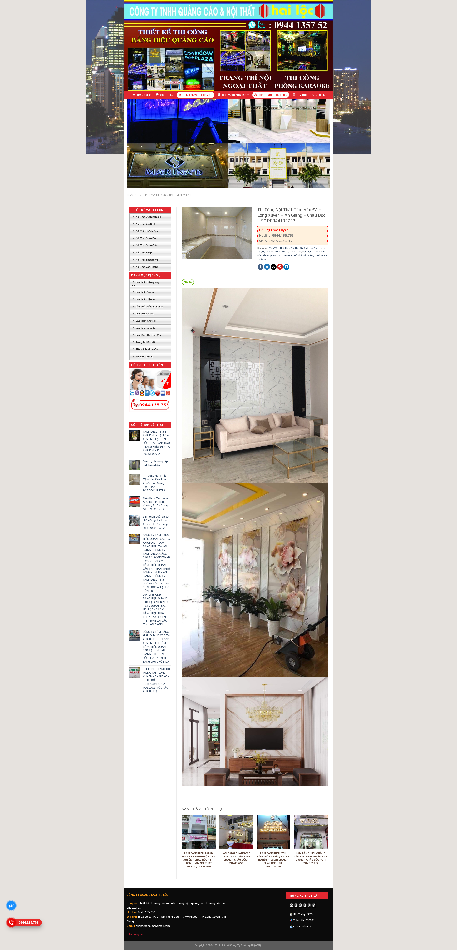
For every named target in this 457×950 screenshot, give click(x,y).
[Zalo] (11, 905)
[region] (228, 45)
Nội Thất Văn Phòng (304, 255)
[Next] (327, 844)
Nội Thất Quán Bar (271, 251)
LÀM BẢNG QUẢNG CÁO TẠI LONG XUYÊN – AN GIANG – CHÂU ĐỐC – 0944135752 (236, 858)
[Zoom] (186, 255)
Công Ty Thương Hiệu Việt (246, 945)
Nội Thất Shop (264, 255)
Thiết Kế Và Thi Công (154, 195)
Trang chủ (133, 195)
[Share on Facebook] (260, 267)
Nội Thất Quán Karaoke (314, 251)
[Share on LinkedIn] (286, 267)
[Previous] (182, 844)
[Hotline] (11, 922)
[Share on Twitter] (267, 267)
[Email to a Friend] (274, 267)
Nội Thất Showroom (283, 255)
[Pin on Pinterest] (280, 267)
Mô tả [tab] (188, 282)
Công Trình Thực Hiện (279, 248)
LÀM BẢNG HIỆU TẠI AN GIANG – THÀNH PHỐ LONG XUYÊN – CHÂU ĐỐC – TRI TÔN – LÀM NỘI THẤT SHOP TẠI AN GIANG (198, 860)
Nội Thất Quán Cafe (180, 195)
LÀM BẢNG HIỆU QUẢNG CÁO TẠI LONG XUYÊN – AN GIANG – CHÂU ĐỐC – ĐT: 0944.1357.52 (310, 858)
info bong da (135, 934)
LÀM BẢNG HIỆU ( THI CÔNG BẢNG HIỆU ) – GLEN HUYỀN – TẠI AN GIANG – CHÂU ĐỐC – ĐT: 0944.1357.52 (273, 860)
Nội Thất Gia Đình (300, 248)
